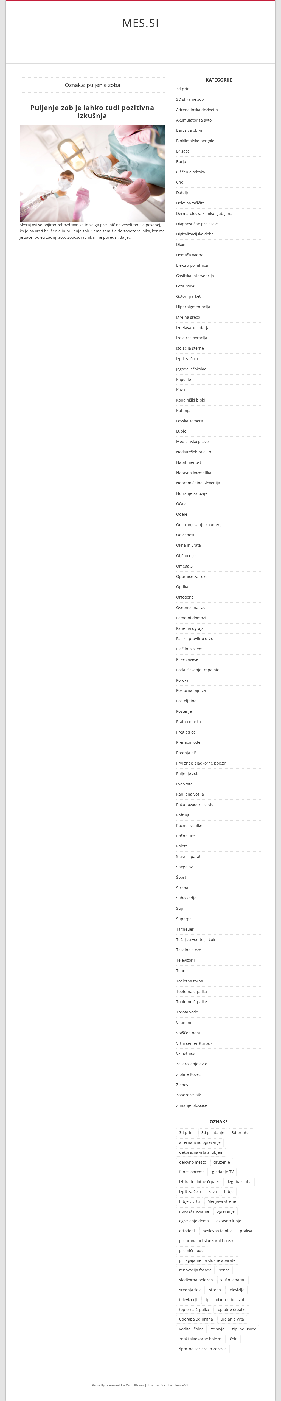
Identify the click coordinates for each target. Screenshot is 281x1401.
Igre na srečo (188, 317)
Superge (184, 919)
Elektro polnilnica (192, 265)
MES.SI (140, 22)
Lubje (181, 431)
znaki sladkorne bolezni (201, 1338)
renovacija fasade (195, 1270)
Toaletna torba (189, 981)
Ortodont (184, 597)
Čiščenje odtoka (190, 172)
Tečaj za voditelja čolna (197, 939)
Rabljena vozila (190, 794)
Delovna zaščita (190, 203)
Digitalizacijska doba (195, 234)
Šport (181, 877)
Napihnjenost (188, 462)
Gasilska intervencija (195, 276)
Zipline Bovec (188, 1074)
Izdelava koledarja (192, 327)
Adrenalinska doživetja (197, 110)
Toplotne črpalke (191, 1001)
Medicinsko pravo (192, 441)
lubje (229, 1191)
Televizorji (185, 960)
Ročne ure (185, 836)
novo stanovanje (194, 1211)
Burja (181, 161)
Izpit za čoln (187, 358)
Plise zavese (187, 659)
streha (215, 1289)
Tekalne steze (188, 950)
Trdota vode (187, 1012)
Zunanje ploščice (191, 1105)
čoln (234, 1338)
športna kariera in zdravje (203, 1348)
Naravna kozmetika (193, 473)
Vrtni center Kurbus (194, 1043)
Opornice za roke (191, 576)
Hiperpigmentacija (193, 307)
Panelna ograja (190, 628)
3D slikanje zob (190, 99)
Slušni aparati (189, 856)
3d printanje (212, 1132)
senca (224, 1270)
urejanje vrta (232, 1319)
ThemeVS (180, 1385)
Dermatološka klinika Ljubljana (204, 213)
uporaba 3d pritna (196, 1319)
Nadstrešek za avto (193, 452)
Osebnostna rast (191, 607)
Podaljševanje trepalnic (197, 670)
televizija (236, 1289)
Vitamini (183, 1022)
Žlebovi (182, 1085)
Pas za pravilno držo (194, 638)
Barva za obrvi (189, 130)
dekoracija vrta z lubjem (201, 1152)
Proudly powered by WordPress (118, 1385)
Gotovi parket (188, 296)
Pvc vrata (184, 784)
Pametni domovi (191, 618)
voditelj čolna (191, 1329)
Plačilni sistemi (190, 649)
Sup (179, 908)
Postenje (184, 711)
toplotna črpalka (194, 1309)
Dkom (181, 244)
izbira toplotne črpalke (200, 1181)
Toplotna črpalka (191, 991)
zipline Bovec (244, 1329)
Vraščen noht (188, 1033)
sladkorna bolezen (196, 1279)
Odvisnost (185, 535)
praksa (246, 1230)
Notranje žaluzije (191, 493)
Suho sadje (186, 898)
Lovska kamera (189, 421)
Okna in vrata (188, 545)
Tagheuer (185, 929)
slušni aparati (233, 1279)
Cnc (179, 182)
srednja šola (190, 1289)
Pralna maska (188, 722)
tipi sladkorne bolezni (224, 1299)
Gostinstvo (185, 286)
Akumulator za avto (194, 120)
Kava (180, 390)
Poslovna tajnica (191, 690)
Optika (182, 587)
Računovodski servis (194, 804)
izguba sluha (240, 1181)
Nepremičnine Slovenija (198, 483)
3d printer (241, 1132)
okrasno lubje (228, 1220)
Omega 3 (184, 566)
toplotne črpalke (231, 1309)
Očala (181, 504)
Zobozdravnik (188, 1095)
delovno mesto (192, 1162)
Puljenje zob (187, 773)
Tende (182, 970)
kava (213, 1191)
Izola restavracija (191, 338)
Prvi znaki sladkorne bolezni (201, 763)
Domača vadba (189, 255)
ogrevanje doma (194, 1220)
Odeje (181, 514)
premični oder (192, 1250)
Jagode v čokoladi (192, 369)
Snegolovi (185, 867)
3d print (183, 89)
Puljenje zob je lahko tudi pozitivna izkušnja (92, 111)
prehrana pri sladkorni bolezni (207, 1240)
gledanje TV (223, 1171)
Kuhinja (183, 410)
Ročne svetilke (189, 825)
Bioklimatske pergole (195, 141)
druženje (221, 1162)
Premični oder (189, 742)
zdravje (217, 1329)
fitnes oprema (192, 1171)
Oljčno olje (186, 556)
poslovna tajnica (217, 1230)
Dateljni (183, 192)
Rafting (182, 815)
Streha (182, 888)
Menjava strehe (221, 1201)
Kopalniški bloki (190, 400)
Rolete (182, 846)
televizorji (188, 1299)
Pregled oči (186, 732)
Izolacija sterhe (190, 348)
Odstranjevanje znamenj (198, 525)
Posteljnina (186, 701)
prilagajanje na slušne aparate (207, 1260)
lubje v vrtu (189, 1201)
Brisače (183, 151)
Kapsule (183, 379)
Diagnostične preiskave (197, 224)
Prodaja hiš (186, 753)
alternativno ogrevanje (200, 1142)
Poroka (182, 680)
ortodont (187, 1230)
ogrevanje (226, 1211)
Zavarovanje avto (191, 1064)
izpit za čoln (190, 1191)
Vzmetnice (185, 1053)
